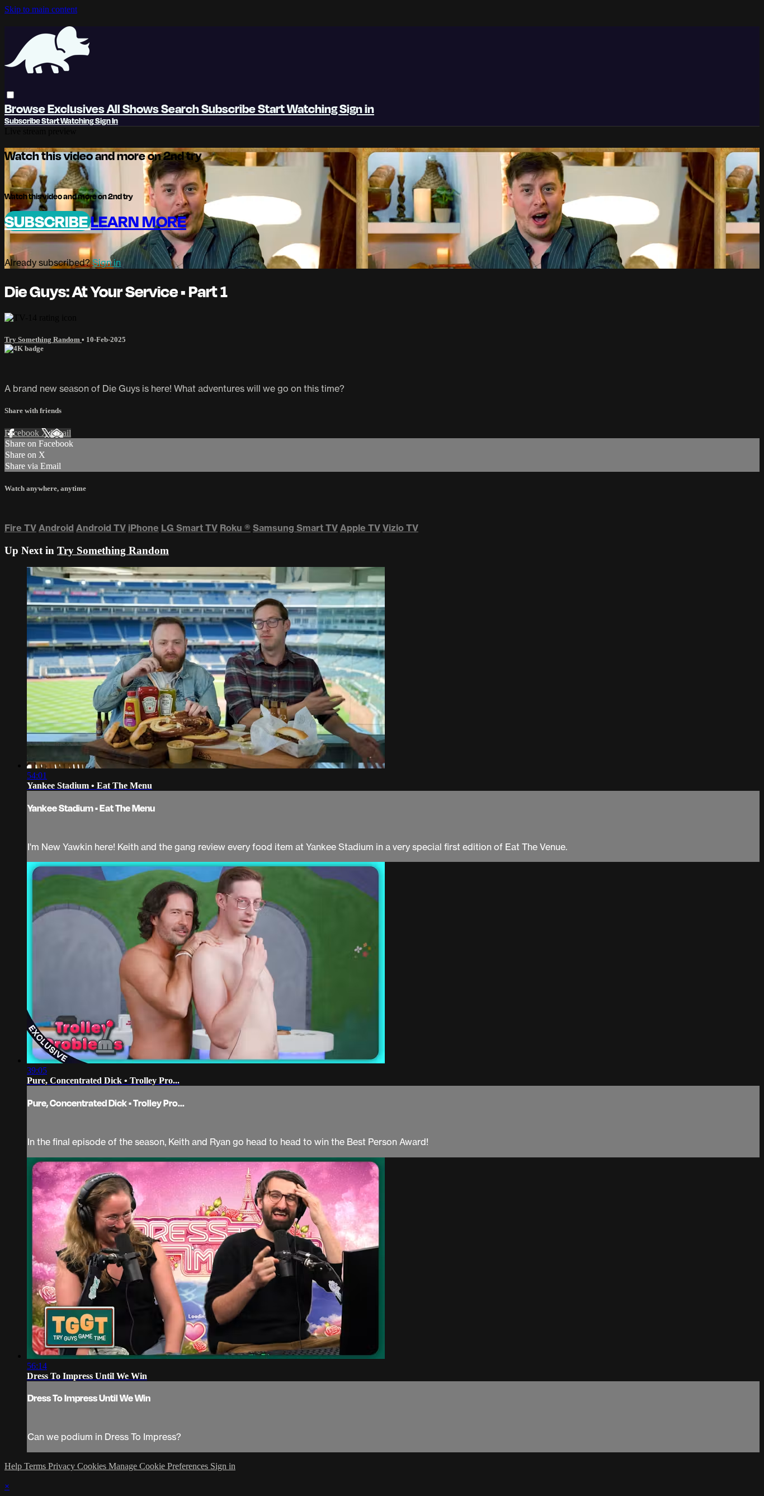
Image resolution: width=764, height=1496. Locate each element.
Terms (36, 1466)
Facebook (22, 433)
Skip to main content (40, 9)
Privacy (62, 1466)
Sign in (356, 108)
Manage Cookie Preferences (159, 1466)
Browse (26, 108)
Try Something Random (43, 339)
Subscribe (47, 221)
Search (181, 108)
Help (14, 1466)
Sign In (106, 120)
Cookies (93, 1466)
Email (60, 433)
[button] (10, 95)
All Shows (134, 108)
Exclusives (77, 108)
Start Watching (298, 108)
